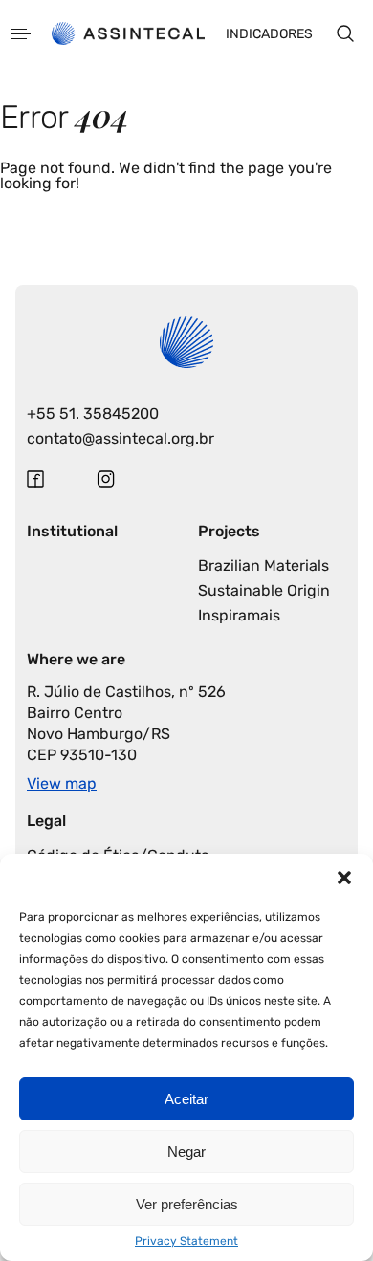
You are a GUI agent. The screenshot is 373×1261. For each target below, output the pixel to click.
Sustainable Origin (264, 590)
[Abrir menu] (21, 34)
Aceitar (186, 1099)
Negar (186, 1151)
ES (82, 341)
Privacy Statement (186, 1241)
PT (51, 341)
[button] (344, 877)
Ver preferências (187, 1204)
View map (62, 783)
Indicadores (269, 34)
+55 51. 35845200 (93, 413)
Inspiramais (239, 615)
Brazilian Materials (263, 565)
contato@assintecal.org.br (120, 438)
